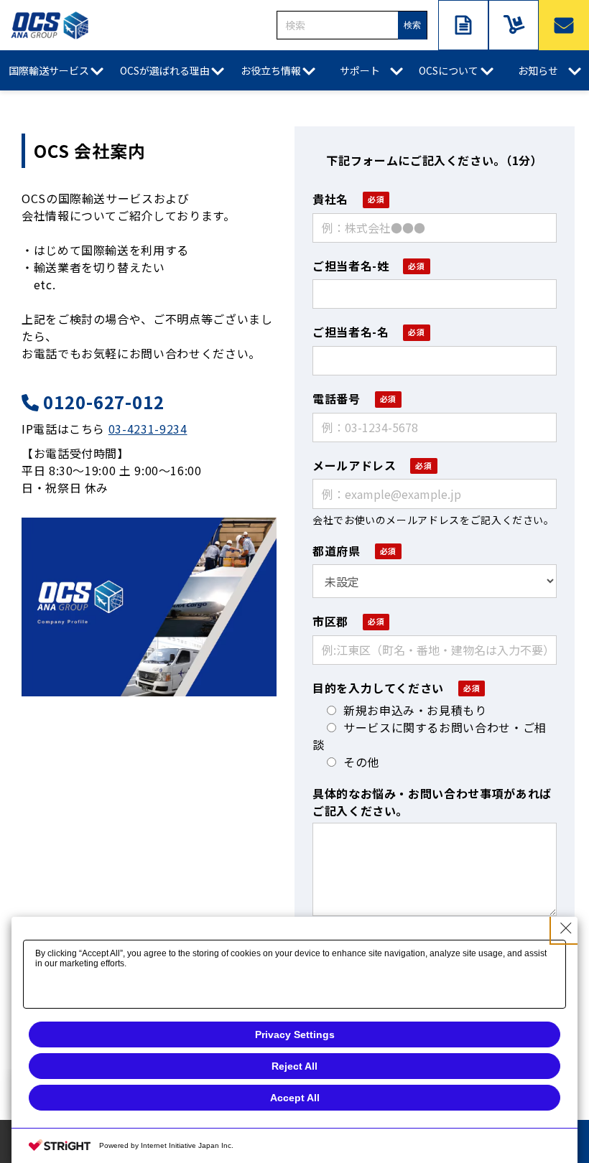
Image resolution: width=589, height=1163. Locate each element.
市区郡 (330, 621)
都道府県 (336, 550)
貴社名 (330, 198)
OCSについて (448, 70)
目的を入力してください (378, 687)
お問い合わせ (564, 25)
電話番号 (336, 398)
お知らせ (538, 70)
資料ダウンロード (463, 25)
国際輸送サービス (49, 70)
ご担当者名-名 (350, 331)
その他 (361, 761)
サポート (360, 70)
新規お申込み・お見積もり (415, 710)
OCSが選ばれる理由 (165, 70)
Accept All (295, 1097)
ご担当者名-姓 (350, 265)
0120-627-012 (103, 402)
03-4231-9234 (147, 428)
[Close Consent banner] (566, 928)
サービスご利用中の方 (513, 25)
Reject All (294, 1066)
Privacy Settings (295, 1034)
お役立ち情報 (271, 70)
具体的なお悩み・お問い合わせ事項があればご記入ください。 (432, 802)
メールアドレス (354, 465)
